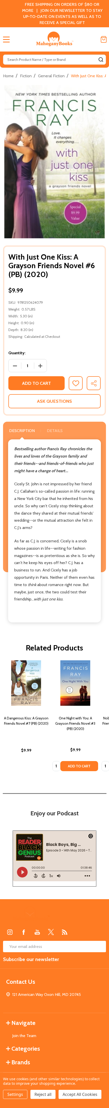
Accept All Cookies (80, 1094)
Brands (20, 1062)
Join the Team (24, 1035)
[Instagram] (10, 932)
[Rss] (64, 932)
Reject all (42, 1094)
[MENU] (6, 39)
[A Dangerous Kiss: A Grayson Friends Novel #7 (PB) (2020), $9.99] (26, 683)
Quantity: (17, 352)
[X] (51, 932)
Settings (15, 1094)
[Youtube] (37, 932)
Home (8, 75)
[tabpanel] (26, 717)
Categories (25, 1048)
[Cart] (103, 39)
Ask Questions (54, 401)
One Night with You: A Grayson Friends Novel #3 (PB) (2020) (75, 723)
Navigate (23, 1022)
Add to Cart (36, 383)
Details (55, 430)
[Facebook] (23, 932)
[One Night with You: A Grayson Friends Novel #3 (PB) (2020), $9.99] (75, 683)
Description (22, 430)
